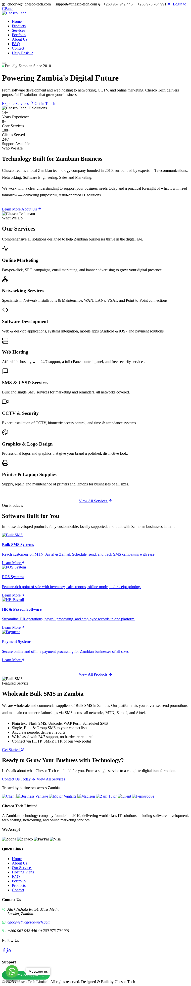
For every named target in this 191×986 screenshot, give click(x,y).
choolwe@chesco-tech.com (28, 922)
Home (17, 21)
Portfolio (19, 35)
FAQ (16, 44)
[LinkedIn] (9, 951)
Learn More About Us (20, 209)
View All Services (93, 501)
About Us (19, 39)
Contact (18, 48)
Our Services (22, 868)
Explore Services (16, 103)
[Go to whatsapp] (12, 971)
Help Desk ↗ (22, 53)
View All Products (93, 674)
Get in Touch (45, 103)
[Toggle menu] (4, 62)
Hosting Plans (23, 872)
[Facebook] (4, 951)
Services (18, 30)
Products (19, 26)
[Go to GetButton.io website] (12, 981)
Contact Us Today (17, 779)
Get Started (11, 749)
